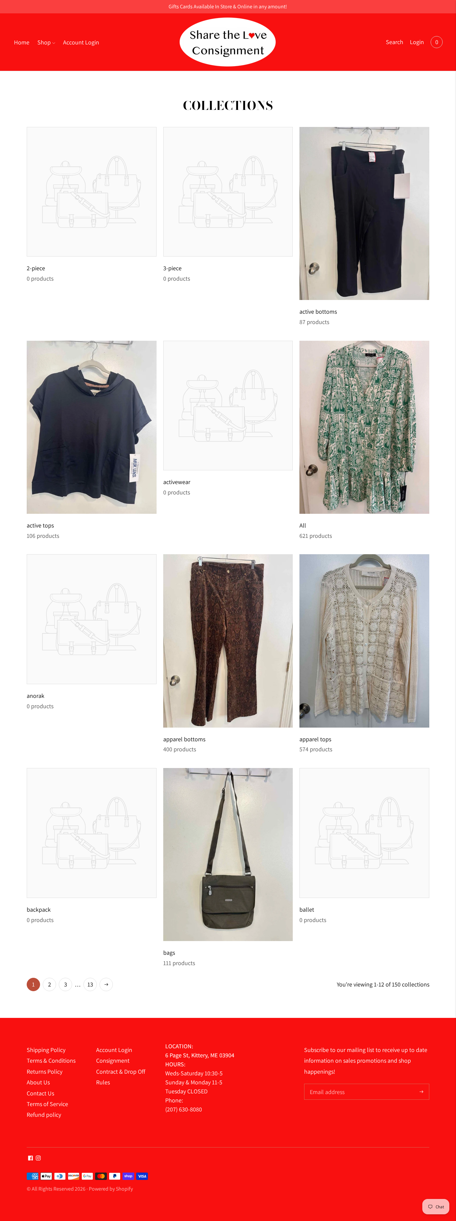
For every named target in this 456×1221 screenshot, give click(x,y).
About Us (38, 1082)
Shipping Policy (46, 1050)
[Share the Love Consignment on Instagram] (38, 1158)
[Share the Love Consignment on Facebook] (30, 1158)
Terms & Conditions (51, 1060)
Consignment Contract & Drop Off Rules (120, 1071)
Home (21, 42)
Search (394, 42)
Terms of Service (47, 1104)
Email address (326, 1084)
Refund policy (44, 1114)
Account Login (81, 42)
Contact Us (40, 1093)
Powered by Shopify (111, 1188)
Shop (44, 42)
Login (417, 42)
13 (90, 984)
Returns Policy (44, 1071)
